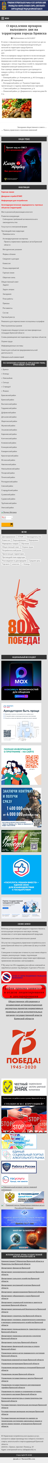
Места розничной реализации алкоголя (17, 212)
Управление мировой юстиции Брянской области (22, 1360)
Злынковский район (9, 430)
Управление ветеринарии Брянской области (20, 1364)
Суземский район (8, 495)
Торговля (5, 564)
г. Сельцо (5, 382)
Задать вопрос (8, 289)
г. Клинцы (5, 374)
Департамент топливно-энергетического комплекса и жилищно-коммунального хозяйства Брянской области (23, 1322)
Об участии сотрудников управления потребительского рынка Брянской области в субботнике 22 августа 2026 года (23, 945)
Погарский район (8, 473)
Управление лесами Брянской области (17, 1374)
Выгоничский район (9, 404)
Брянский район (7, 400)
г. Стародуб (6, 387)
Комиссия (7, 263)
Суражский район (8, 499)
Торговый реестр (8, 317)
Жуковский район (8, 426)
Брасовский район (8, 395)
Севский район (7, 486)
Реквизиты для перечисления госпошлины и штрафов (22, 321)
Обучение (25, 544)
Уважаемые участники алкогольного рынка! (18, 938)
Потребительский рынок (11, 550)
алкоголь (15, 564)
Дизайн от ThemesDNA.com (24, 1459)
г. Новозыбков (6, 378)
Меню (7, 18)
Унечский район (7, 508)
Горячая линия (8, 273)
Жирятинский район (9, 421)
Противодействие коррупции (12, 231)
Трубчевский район (9, 503)
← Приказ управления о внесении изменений (19, 130)
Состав (5, 313)
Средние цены (34, 561)
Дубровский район (8, 413)
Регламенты (7, 308)
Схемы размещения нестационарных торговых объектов (23, 337)
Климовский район (8, 443)
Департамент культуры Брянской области (19, 1342)
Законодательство (33, 537)
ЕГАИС (21, 537)
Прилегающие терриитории (13, 554)
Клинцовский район (9, 447)
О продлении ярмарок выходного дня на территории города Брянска (24, 29)
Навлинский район (8, 464)
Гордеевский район (9, 408)
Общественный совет (10, 282)
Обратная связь (9, 277)
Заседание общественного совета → (32, 127)
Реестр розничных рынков (11, 326)
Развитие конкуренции (10, 216)
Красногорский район (9, 456)
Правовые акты (9, 234)
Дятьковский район (9, 417)
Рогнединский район (9, 482)
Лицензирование (19, 540)
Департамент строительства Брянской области (21, 1316)
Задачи (6, 285)
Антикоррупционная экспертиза (15, 239)
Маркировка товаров (10, 544)
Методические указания (12, 249)
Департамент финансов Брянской (15, 1268)
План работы (8, 299)
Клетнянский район (9, 439)
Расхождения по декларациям (14, 561)
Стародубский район (9, 490)
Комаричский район (9, 451)
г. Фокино (5, 391)
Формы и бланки (9, 254)
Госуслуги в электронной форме (14, 227)
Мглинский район (8, 460)
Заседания (7, 294)
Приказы (6, 303)
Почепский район (8, 477)
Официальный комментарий (12, 357)
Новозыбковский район (10, 469)
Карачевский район (9, 434)
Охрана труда (6, 341)
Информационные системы (12, 346)
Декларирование (8, 537)
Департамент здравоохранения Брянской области (23, 1292)
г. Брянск (5, 369)
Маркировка (33, 540)
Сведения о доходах (11, 259)
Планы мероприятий (11, 268)
